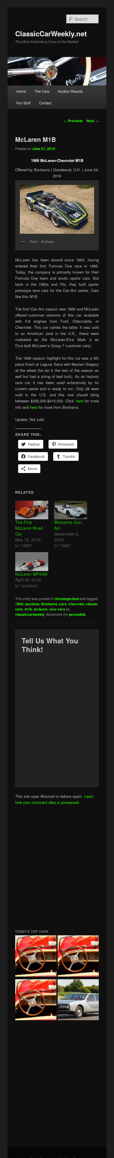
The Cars (42, 91)
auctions (32, 603)
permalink (77, 614)
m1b (28, 609)
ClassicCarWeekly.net (51, 33)
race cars (57, 609)
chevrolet (76, 603)
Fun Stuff (23, 102)
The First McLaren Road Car (29, 528)
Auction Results (70, 91)
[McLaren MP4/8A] (31, 561)
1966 (19, 603)
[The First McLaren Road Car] (31, 510)
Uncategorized (66, 598)
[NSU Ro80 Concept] (78, 1000)
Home (21, 91)
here (80, 401)
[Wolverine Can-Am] (70, 510)
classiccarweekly (29, 614)
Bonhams (49, 603)
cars (63, 603)
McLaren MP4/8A (31, 574)
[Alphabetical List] (35, 956)
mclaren (40, 609)
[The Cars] (35, 1000)
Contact (45, 102)
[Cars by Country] (78, 956)
